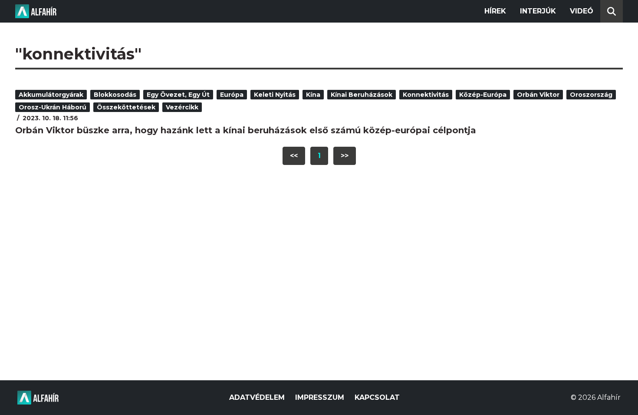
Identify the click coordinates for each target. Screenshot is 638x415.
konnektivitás (426, 95)
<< (294, 156)
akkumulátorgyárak (51, 95)
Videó (581, 11)
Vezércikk (182, 107)
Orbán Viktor (538, 95)
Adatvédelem (257, 397)
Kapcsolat (377, 397)
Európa (231, 95)
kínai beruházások (361, 95)
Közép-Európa (482, 95)
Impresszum (319, 397)
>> (345, 156)
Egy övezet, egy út (178, 95)
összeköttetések (126, 107)
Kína (313, 95)
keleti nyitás (275, 95)
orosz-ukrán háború (52, 107)
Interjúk (538, 11)
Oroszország (591, 95)
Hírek (495, 11)
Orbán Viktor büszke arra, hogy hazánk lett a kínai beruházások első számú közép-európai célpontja (245, 130)
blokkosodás (115, 95)
